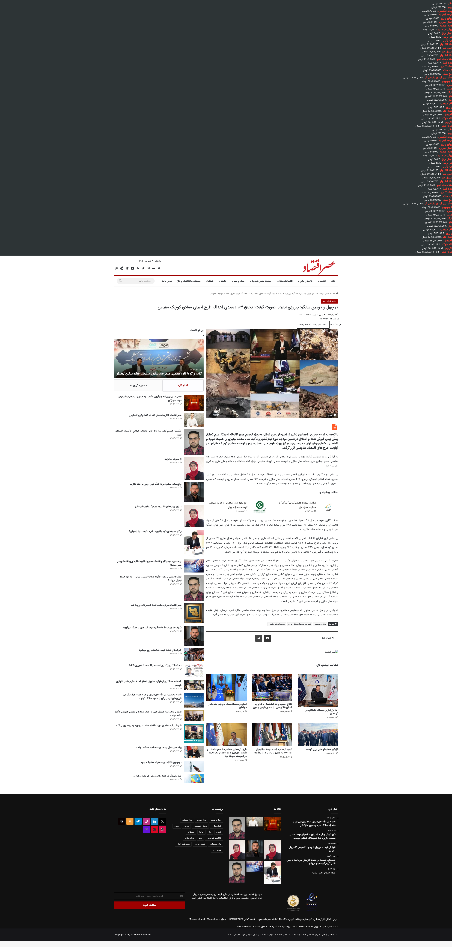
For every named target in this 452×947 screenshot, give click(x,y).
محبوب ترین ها (138, 385)
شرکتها (210, 281)
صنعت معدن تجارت (261, 281)
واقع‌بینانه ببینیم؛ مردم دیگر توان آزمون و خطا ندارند (156, 484)
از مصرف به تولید (173, 459)
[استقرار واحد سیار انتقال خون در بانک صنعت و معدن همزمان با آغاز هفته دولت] (194, 715)
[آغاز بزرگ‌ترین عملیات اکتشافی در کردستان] (318, 690)
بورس (186, 826)
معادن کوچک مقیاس (277, 624)
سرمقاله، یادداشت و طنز (189, 281)
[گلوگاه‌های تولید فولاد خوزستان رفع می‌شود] (194, 654)
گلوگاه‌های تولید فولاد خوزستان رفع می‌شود (160, 650)
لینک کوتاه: (335, 324)
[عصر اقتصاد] (318, 266)
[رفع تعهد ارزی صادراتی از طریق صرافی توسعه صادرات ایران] (259, 507)
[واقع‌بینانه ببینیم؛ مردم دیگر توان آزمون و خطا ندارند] (194, 492)
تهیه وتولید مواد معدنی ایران (300, 624)
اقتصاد (323, 281)
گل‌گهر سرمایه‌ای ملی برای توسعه (322, 749)
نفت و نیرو (239, 281)
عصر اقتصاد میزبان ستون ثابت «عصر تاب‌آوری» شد (156, 605)
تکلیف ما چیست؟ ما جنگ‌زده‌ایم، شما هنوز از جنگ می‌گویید (152, 628)
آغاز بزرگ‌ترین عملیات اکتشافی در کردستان (321, 711)
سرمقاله (191, 832)
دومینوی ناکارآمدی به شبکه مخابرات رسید (161, 762)
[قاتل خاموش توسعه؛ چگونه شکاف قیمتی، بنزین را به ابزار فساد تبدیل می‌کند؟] (194, 588)
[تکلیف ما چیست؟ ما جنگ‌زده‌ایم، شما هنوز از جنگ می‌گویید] (194, 636)
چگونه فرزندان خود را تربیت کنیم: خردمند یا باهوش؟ (155, 531)
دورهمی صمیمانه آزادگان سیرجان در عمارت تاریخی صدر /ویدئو (163, 373)
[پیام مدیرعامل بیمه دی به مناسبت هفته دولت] (194, 752)
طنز (200, 838)
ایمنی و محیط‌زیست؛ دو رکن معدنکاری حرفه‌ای (227, 705)
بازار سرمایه (187, 820)
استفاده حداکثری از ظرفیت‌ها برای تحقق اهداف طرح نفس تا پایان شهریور (149, 683)
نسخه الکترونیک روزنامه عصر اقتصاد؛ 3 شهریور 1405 (155, 665)
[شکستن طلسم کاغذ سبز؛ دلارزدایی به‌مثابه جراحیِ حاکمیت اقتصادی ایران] (194, 442)
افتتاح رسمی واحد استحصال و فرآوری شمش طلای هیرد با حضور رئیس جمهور (272, 705)
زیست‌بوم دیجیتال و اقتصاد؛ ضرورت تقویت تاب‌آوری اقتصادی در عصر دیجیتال (149, 563)
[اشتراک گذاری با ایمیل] (267, 638)
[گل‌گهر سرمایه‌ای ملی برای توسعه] (318, 734)
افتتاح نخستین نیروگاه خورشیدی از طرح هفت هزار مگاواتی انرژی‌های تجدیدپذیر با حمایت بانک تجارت (152, 696)
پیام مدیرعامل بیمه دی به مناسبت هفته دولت (159, 747)
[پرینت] (258, 638)
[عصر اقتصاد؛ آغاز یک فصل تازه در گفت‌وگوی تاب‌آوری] (194, 420)
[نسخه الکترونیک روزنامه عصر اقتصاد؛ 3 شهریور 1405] (194, 670)
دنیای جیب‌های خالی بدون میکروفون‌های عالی (158, 506)
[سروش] (132, 268)
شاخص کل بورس (214, 838)
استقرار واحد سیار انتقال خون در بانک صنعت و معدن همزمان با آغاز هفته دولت (148, 713)
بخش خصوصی (320, 624)
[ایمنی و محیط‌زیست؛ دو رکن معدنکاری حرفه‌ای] (226, 687)
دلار (210, 832)
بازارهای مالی (306, 281)
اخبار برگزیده (216, 820)
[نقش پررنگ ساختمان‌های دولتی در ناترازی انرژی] (194, 778)
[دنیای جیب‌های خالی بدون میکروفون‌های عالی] (194, 516)
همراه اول (217, 850)
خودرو (218, 832)
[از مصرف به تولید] (194, 468)
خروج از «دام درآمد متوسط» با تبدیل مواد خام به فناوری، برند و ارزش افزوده (273, 751)
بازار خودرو (201, 820)
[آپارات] (127, 268)
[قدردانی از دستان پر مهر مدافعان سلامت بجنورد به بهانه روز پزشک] (194, 733)
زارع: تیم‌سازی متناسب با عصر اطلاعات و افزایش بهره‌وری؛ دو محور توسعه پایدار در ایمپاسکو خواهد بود (227, 752)
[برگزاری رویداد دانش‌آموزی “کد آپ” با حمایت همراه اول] (328, 507)
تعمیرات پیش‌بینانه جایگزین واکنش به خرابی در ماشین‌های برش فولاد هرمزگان (150, 398)
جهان (176, 826)
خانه (333, 281)
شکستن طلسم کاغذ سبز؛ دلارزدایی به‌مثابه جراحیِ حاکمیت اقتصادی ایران (148, 432)
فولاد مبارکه (189, 838)
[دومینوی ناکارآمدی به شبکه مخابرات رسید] (194, 766)
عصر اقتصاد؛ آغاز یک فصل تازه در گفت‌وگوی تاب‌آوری (155, 415)
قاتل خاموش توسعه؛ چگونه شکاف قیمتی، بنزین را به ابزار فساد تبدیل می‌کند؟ (151, 578)
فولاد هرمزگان (215, 844)
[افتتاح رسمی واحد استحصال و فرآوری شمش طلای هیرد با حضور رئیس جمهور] (272, 687)
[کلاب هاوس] (116, 268)
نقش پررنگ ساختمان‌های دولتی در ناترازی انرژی (157, 776)
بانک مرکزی (216, 826)
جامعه (224, 281)
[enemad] (311, 911)
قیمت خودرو (200, 844)
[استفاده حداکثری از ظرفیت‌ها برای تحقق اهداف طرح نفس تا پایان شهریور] (194, 685)
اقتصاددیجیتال (285, 281)
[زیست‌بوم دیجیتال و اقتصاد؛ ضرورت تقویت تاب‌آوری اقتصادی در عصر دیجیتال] (194, 565)
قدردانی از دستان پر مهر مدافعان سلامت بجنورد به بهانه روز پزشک (149, 725)
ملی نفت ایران (183, 844)
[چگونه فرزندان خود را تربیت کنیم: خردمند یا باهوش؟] (194, 543)
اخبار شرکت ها (322, 293)
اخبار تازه (183, 385)
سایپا (201, 832)
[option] (159, 358)
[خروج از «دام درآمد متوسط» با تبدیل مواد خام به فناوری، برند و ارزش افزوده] (272, 734)
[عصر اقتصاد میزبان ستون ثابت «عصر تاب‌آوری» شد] (194, 613)
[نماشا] (121, 268)
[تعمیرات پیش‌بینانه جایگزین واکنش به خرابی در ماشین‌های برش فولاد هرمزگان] (194, 403)
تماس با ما (167, 281)
